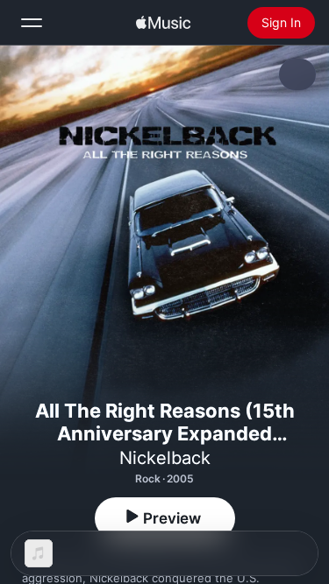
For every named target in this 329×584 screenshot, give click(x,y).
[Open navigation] (31, 23)
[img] (163, 23)
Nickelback (165, 457)
